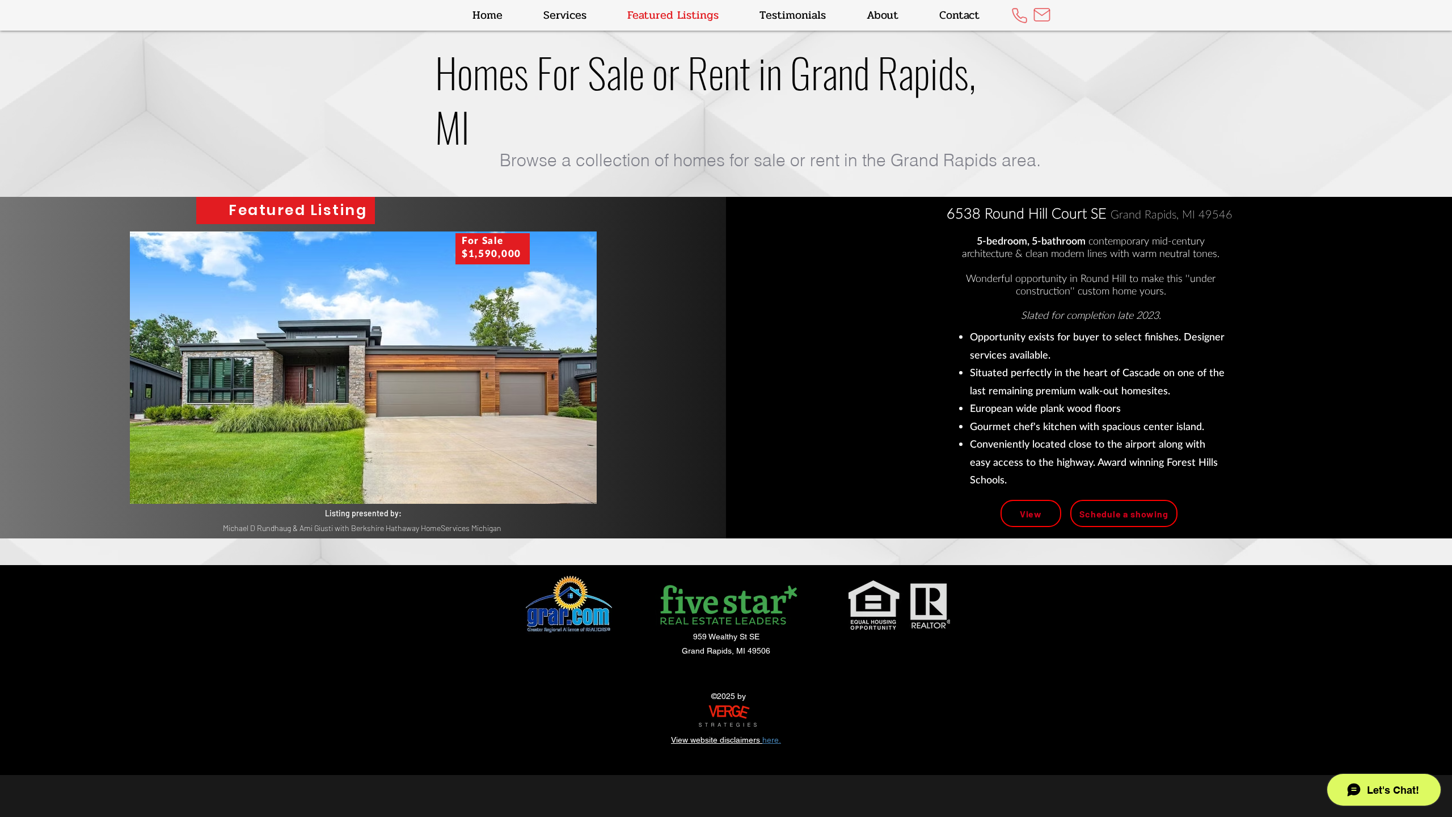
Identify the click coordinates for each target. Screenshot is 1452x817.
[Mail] (1042, 14)
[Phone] (1019, 15)
